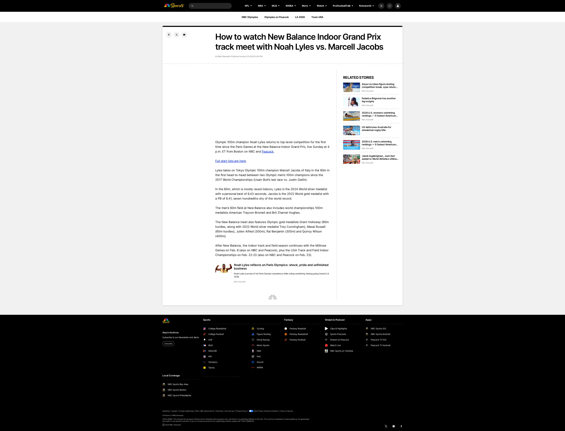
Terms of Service (286, 411)
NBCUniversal (178, 415)
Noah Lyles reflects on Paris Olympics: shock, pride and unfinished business (281, 266)
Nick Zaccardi (224, 56)
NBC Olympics (250, 17)
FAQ (196, 411)
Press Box (219, 411)
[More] (381, 6)
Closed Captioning (186, 411)
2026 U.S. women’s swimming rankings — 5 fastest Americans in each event (379, 114)
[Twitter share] (177, 35)
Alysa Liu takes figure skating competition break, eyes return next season (379, 85)
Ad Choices (229, 411)
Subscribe (168, 344)
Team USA (317, 17)
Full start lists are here (230, 161)
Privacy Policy (241, 411)
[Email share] (184, 35)
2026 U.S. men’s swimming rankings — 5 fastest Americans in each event (379, 143)
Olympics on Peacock (276, 17)
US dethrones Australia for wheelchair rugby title (376, 129)
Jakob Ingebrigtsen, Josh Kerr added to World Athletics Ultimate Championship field (380, 157)
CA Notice (274, 411)
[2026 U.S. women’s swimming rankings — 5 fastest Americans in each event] (351, 116)
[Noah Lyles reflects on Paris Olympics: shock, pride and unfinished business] (223, 268)
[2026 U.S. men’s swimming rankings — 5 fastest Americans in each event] (351, 145)
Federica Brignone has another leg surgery (379, 100)
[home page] (174, 6)
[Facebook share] (169, 35)
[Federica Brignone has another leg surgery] (351, 101)
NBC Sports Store (207, 411)
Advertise (166, 411)
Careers (174, 411)
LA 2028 (300, 17)
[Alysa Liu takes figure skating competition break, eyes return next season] (351, 87)
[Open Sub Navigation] (251, 5)
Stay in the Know (170, 332)
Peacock (268, 151)
